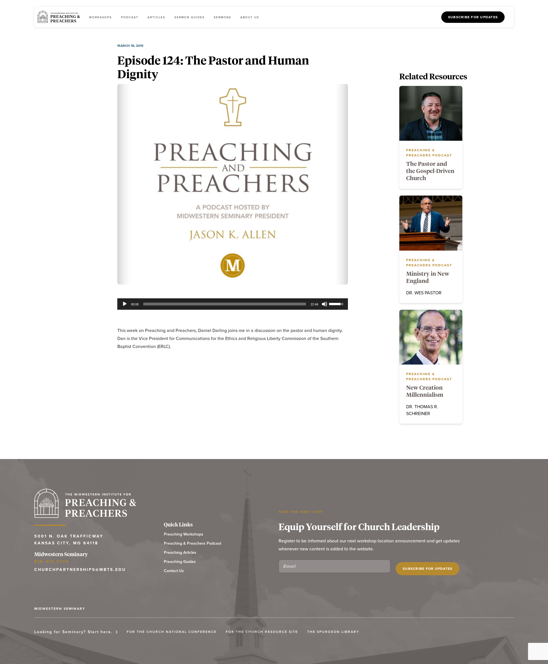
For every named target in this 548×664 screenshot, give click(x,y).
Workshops (100, 17)
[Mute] (324, 304)
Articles (156, 17)
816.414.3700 (51, 561)
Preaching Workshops (183, 534)
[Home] (59, 17)
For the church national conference (172, 631)
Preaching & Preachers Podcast (192, 543)
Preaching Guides (180, 561)
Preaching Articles (180, 552)
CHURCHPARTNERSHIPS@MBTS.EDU (80, 569)
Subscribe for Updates (473, 17)
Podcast (129, 17)
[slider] (224, 304)
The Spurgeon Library (333, 631)
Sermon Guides (189, 17)
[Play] (125, 304)
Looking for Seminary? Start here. (73, 631)
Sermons (222, 17)
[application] (232, 304)
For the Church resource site (262, 631)
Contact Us (174, 570)
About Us (249, 17)
